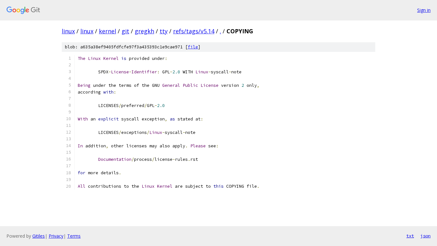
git (125, 31)
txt (410, 236)
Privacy (56, 236)
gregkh (144, 31)
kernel (107, 31)
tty (164, 31)
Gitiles (38, 236)
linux (68, 31)
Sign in (424, 10)
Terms (74, 236)
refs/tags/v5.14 (193, 31)
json (425, 236)
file (193, 47)
